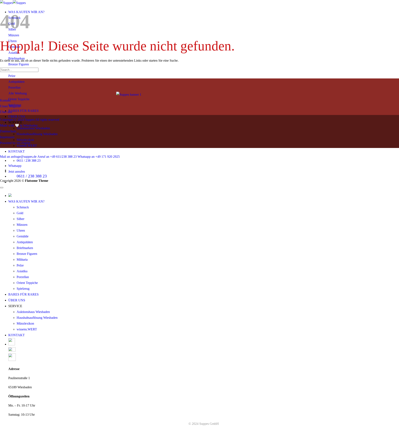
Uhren (21, 230)
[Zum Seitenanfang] (1, 187)
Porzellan (23, 277)
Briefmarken (25, 248)
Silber (20, 219)
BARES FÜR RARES (23, 110)
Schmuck (23, 207)
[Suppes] (13, 3)
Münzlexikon (25, 140)
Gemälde (22, 236)
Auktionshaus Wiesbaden (33, 312)
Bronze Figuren (27, 253)
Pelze (20, 265)
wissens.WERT (27, 329)
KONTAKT (16, 151)
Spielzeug (23, 288)
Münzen (22, 224)
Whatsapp (14, 165)
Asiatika (22, 271)
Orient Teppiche (27, 283)
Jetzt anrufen (16, 171)
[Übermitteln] (1, 76)
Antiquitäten (25, 242)
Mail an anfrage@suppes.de (18, 156)
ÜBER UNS (16, 116)
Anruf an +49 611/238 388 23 (57, 156)
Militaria (22, 259)
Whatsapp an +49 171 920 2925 (99, 156)
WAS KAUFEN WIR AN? (26, 201)
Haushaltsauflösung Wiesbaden (37, 134)
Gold (20, 213)
